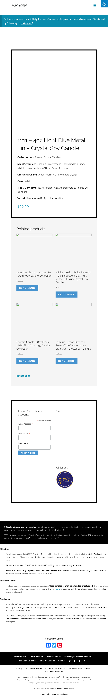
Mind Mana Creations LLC (39, 668)
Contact (61, 660)
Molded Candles (54, 656)
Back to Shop (23, 375)
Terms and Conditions (60, 694)
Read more (27, 287)
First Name (24, 433)
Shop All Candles (47, 660)
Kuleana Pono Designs (65, 688)
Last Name (24, 443)
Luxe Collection (36, 656)
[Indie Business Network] (65, 487)
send (58, 588)
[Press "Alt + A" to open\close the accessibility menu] (104, 3)
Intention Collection (28, 660)
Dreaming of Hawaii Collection (77, 656)
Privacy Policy (45, 694)
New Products (20, 656)
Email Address (25, 424)
